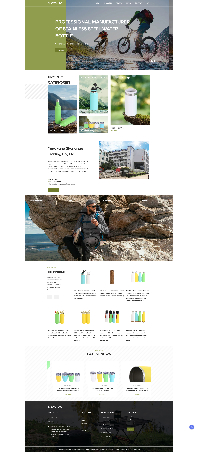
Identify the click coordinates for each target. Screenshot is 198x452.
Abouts (119, 3)
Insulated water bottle (93, 78)
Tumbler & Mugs (121, 78)
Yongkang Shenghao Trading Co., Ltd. (76, 449)
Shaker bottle (117, 128)
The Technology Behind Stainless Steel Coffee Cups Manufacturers (133, 391)
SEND (130, 429)
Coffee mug (87, 130)
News (128, 3)
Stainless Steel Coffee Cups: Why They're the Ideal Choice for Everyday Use (99, 391)
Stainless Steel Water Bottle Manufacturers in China (103, 449)
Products (108, 3)
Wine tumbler (57, 130)
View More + (61, 50)
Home (97, 3)
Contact (138, 3)
